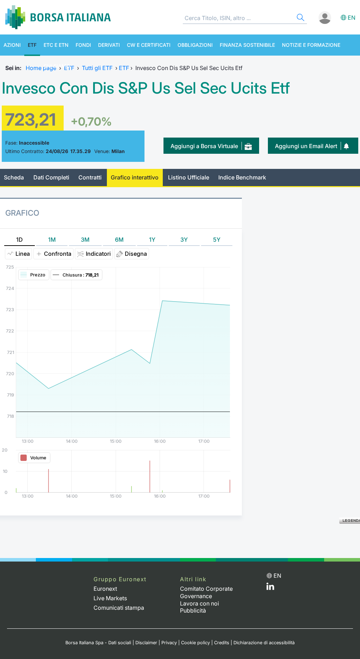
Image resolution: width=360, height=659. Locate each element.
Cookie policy (195, 642)
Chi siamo (57, 66)
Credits (221, 642)
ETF (32, 45)
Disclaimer (146, 642)
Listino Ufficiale (188, 177)
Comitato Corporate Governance (206, 592)
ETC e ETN (56, 45)
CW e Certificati (149, 45)
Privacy (169, 642)
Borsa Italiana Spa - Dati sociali (98, 642)
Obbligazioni (195, 45)
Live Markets (110, 598)
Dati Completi (51, 177)
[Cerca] (300, 18)
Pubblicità (193, 610)
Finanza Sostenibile (247, 45)
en (351, 17)
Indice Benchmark (242, 177)
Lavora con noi (199, 603)
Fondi (83, 45)
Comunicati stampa (119, 607)
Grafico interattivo (135, 177)
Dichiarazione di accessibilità (264, 642)
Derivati (109, 45)
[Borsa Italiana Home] (58, 17)
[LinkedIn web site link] (270, 587)
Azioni (12, 45)
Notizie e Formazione (311, 45)
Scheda (14, 177)
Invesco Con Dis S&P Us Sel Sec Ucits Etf (146, 87)
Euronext (105, 588)
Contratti (90, 177)
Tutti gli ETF (97, 67)
